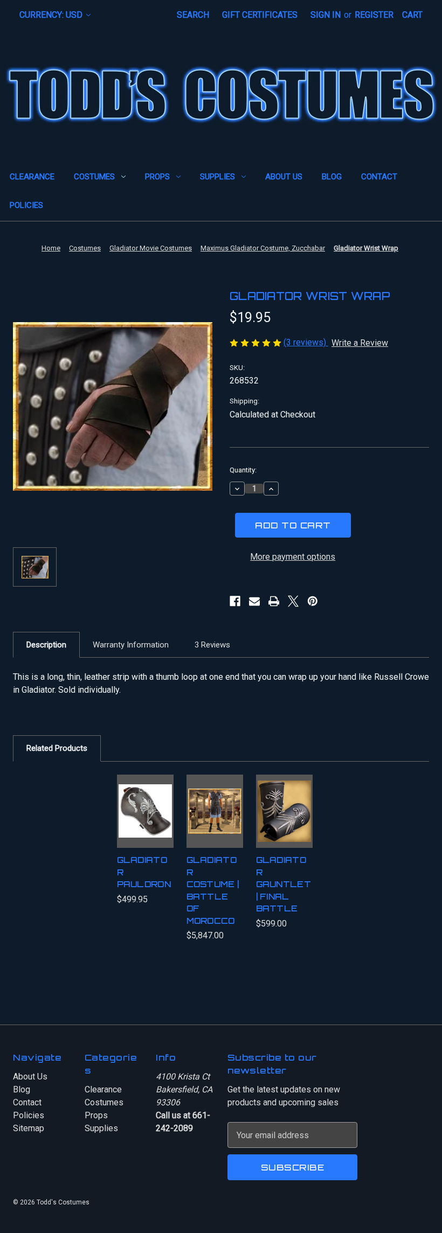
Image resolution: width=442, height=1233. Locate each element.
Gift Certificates (260, 15)
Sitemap (28, 1128)
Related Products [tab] (56, 748)
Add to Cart (145, 826)
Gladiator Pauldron (144, 872)
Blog (332, 177)
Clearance (32, 177)
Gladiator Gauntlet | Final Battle (283, 884)
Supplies (217, 177)
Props (157, 177)
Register (374, 15)
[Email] (254, 601)
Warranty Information (131, 645)
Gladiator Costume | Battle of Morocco (213, 890)
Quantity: (243, 470)
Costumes (94, 177)
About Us (283, 177)
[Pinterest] (312, 601)
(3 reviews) (306, 342)
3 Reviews (212, 645)
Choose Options (219, 826)
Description (46, 645)
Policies (26, 205)
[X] (293, 601)
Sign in (325, 15)
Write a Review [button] (360, 343)
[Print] (273, 601)
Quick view (145, 791)
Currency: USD (52, 15)
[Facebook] (235, 601)
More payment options (292, 557)
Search (193, 15)
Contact (379, 177)
